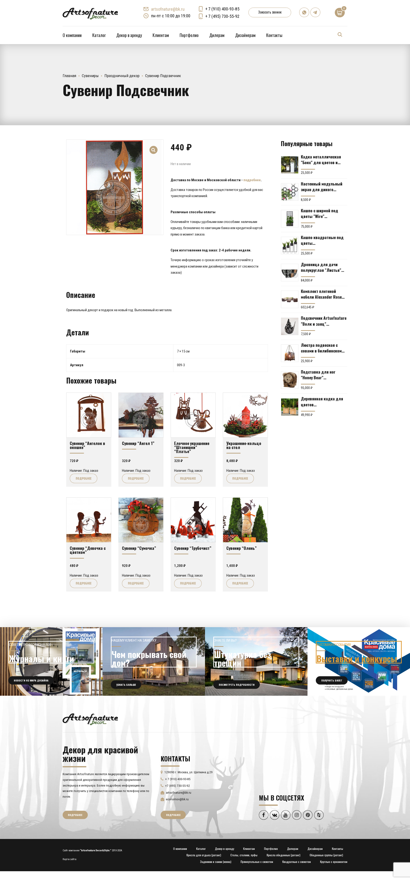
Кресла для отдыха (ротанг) (203, 855)
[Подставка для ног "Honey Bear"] (289, 380)
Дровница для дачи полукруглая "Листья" (321, 267)
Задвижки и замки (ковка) (215, 861)
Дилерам (216, 35)
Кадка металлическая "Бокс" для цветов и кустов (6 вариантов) (321, 159)
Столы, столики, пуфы (243, 855)
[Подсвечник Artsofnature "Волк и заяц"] (289, 326)
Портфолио (189, 35)
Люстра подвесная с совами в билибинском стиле (321, 347)
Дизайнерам (245, 35)
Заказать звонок (269, 11)
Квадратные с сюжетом (296, 861)
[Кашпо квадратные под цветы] (289, 245)
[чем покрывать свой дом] (153, 661)
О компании (72, 35)
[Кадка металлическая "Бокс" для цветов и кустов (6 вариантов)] (289, 165)
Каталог (99, 35)
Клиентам (161, 35)
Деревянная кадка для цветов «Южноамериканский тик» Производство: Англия (322, 401)
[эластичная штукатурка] (256, 661)
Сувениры (90, 75)
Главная (69, 75)
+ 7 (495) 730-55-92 (222, 16)
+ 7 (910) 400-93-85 (222, 8)
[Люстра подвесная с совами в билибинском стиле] (289, 353)
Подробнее (83, 478)
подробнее (252, 180)
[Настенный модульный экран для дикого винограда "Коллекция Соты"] (289, 192)
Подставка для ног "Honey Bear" (318, 374)
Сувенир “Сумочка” (139, 548)
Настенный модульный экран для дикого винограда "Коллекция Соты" (322, 186)
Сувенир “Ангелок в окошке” (87, 445)
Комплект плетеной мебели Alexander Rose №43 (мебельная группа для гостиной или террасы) (322, 294)
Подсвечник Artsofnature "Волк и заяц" (323, 320)
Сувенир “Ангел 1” (138, 443)
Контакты (274, 35)
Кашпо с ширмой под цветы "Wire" (319, 213)
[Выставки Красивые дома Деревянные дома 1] (359, 661)
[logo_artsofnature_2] (90, 719)
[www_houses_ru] (51, 661)
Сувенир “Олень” (241, 548)
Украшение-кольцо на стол (243, 445)
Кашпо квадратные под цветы (322, 240)
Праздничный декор (122, 75)
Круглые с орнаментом (333, 861)
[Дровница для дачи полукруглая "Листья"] (289, 272)
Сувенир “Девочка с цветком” (88, 550)
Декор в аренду (129, 35)
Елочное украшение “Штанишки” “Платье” (191, 447)
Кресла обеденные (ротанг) (283, 855)
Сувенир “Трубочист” (192, 548)
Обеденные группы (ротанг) (326, 855)
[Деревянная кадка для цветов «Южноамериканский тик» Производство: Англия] (289, 407)
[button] (153, 146)
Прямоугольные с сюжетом (257, 861)
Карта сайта (69, 859)
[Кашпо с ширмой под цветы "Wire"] (289, 218)
